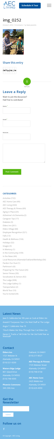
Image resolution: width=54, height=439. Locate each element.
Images (6, 246)
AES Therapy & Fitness (12, 208)
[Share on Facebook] (3, 70)
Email (5, 119)
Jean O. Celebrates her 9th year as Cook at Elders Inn (25, 318)
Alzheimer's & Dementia (13, 215)
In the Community (10, 253)
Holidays (6, 242)
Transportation (9, 287)
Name (5, 106)
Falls (5, 235)
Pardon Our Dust (10, 263)
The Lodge (7, 280)
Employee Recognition (12, 232)
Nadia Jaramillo (31, 25)
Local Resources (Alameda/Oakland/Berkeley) (22, 259)
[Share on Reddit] (13, 70)
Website (5, 132)
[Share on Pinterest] (6, 70)
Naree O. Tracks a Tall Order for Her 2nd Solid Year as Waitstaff (26, 335)
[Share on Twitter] (5, 70)
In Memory (7, 249)
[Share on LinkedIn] (8, 70)
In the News (8, 256)
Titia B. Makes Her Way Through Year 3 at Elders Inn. (25, 330)
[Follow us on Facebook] (4, 429)
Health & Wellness (10, 239)
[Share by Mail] (15, 70)
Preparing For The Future (13, 270)
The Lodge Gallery (10, 283)
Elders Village (8, 229)
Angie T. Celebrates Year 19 (14, 326)
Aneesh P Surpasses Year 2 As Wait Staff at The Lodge (26, 322)
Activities (7, 198)
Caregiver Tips (9, 218)
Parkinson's (8, 266)
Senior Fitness (9, 273)
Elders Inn (7, 225)
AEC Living (7, 205)
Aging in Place (9, 212)
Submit (8, 415)
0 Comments (19, 25)
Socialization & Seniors (12, 276)
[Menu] (47, 5)
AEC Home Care (9, 201)
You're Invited (9, 293)
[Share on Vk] (11, 70)
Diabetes (6, 222)
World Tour (7, 290)
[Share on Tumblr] (9, 70)
